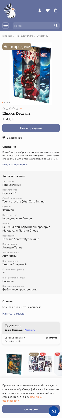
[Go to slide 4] (9, 102)
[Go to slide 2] (4, 102)
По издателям (24, 35)
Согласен (31, 409)
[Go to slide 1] (2, 102)
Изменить (29, 329)
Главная (7, 35)
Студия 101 (43, 35)
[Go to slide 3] (7, 102)
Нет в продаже (31, 128)
